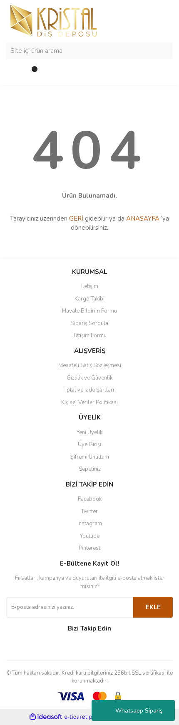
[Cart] (31, 72)
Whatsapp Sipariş (139, 711)
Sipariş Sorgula (89, 323)
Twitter (89, 511)
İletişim (89, 286)
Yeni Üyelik (89, 432)
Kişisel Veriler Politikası (89, 402)
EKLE (153, 607)
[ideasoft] (45, 717)
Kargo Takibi (89, 299)
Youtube (89, 536)
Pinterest (89, 548)
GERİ (76, 218)
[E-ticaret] (88, 716)
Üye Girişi (89, 444)
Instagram (89, 523)
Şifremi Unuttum (89, 457)
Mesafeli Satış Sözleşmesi (89, 365)
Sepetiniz (90, 469)
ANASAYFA (142, 218)
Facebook (90, 499)
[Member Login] (14, 72)
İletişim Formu (89, 335)
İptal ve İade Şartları (89, 390)
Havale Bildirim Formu (89, 311)
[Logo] (53, 20)
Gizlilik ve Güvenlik (89, 378)
